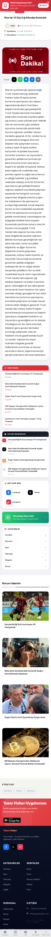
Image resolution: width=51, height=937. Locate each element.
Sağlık (5, 889)
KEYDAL (41, 920)
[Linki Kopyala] (38, 79)
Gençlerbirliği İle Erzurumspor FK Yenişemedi (24, 374)
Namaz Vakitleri (33, 879)
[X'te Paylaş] (14, 79)
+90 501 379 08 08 (38, 908)
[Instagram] (20, 847)
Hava (29, 874)
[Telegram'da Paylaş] (26, 79)
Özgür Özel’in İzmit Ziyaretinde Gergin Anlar (23, 396)
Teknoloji (9, 554)
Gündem (19, 11)
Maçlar (30, 884)
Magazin (8, 560)
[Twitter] (13, 847)
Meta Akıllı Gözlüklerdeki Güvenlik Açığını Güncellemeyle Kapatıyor (22, 385)
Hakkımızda (8, 909)
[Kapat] (48, 2)
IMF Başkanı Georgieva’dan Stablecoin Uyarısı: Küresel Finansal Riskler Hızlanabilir (24, 407)
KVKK (5, 924)
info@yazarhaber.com (39, 913)
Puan (29, 889)
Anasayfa (8, 11)
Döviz (29, 869)
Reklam (6, 919)
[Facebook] (6, 847)
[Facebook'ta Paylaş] (32, 79)
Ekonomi (8, 541)
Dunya (7, 566)
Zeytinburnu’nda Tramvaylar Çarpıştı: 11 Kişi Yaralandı (23, 420)
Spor (7, 547)
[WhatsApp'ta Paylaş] (20, 79)
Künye (5, 914)
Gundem (8, 535)
